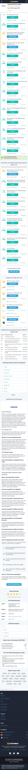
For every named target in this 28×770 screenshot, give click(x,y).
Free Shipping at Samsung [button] (12, 14)
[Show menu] (1, 1)
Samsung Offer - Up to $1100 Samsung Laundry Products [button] (15, 138)
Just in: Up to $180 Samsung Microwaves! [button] (16, 128)
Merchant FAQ (4, 707)
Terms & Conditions (22, 749)
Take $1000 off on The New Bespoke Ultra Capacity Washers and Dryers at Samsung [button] (16, 181)
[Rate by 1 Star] (8, 594)
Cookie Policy (14, 749)
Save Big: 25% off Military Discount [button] (14, 293)
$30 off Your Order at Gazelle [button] (13, 281)
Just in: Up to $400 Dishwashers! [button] (14, 257)
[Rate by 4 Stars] (17, 594)
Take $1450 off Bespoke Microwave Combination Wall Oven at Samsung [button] (14, 219)
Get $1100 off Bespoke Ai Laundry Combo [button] (16, 210)
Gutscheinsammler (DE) (8, 732)
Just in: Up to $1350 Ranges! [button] (13, 229)
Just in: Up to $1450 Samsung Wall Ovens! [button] (16, 23)
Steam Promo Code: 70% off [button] (13, 316)
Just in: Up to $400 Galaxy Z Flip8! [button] (14, 62)
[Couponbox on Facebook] (10, 754)
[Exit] (26, 766)
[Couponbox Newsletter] (18, 754)
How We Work (4, 709)
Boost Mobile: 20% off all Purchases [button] (15, 304)
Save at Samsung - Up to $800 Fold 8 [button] (15, 53)
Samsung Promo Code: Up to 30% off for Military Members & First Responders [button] (15, 33)
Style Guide (3, 719)
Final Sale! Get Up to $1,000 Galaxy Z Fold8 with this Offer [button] (16, 71)
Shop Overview (4, 704)
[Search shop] (26, 1)
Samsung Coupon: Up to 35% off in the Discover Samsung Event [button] (15, 170)
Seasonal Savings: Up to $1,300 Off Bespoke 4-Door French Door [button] (16, 191)
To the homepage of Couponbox (14, 1)
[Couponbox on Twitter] (14, 754)
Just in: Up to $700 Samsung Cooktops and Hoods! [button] (16, 109)
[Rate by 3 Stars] (14, 594)
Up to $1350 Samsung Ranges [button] (13, 148)
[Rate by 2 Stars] (11, 594)
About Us (3, 695)
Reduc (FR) (5, 737)
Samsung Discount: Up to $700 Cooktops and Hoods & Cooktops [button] (17, 239)
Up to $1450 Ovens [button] (11, 248)
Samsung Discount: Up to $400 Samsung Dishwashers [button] (16, 119)
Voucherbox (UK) (7, 734)
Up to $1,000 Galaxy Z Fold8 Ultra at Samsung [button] (17, 81)
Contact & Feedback (5, 698)
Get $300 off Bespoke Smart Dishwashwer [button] (16, 201)
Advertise (3, 716)
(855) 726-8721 (11, 619)
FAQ (1, 701)
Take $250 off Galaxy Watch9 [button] (13, 90)
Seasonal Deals (4, 725)
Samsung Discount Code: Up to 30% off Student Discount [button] (15, 43)
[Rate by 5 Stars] (20, 594)
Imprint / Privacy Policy (6, 749)
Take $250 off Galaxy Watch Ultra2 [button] (14, 99)
